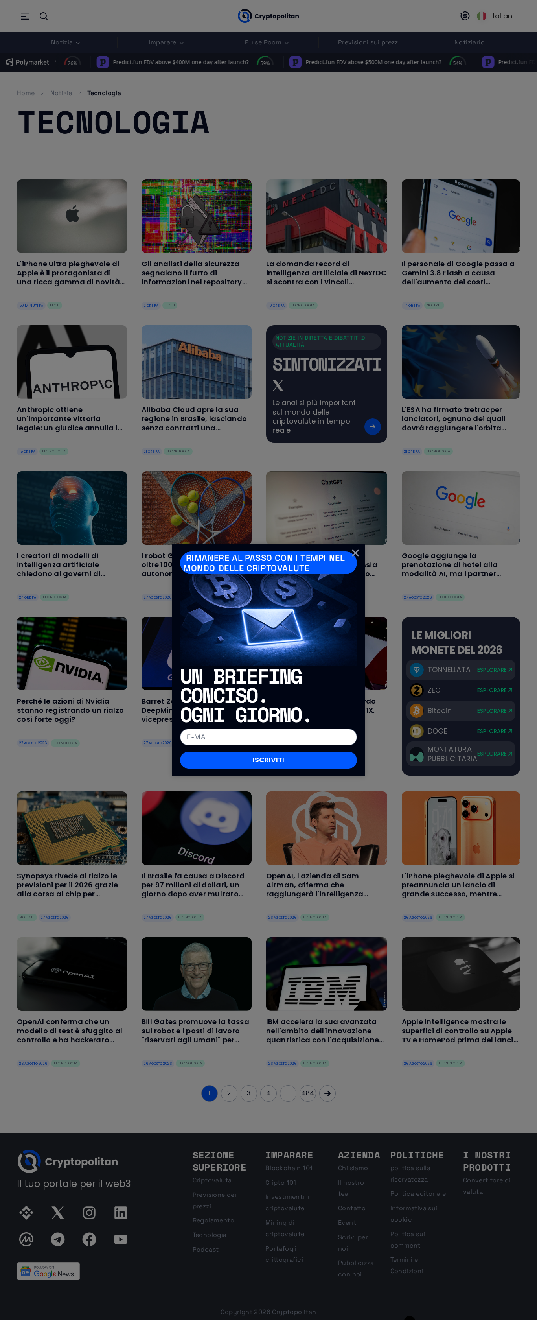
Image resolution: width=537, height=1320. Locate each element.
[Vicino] (355, 553)
